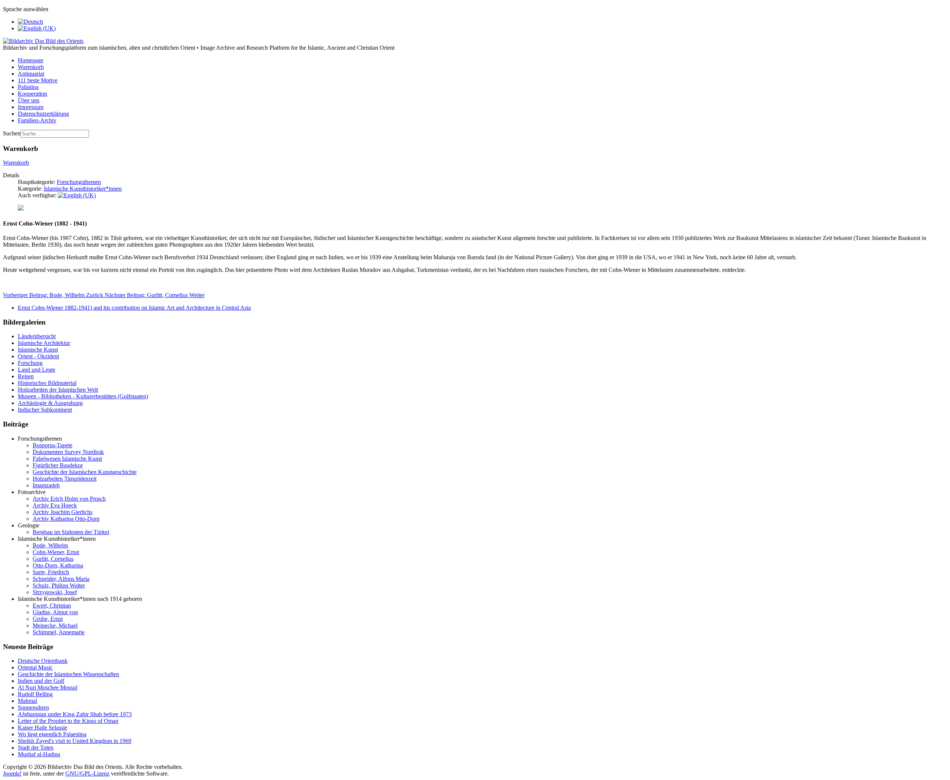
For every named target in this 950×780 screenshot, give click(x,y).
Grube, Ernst (48, 619)
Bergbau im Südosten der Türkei (71, 532)
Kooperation (32, 93)
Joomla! (12, 773)
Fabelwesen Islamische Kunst (67, 458)
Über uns (28, 100)
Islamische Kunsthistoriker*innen (83, 188)
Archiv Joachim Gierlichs (62, 512)
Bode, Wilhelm (50, 545)
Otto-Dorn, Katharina (58, 565)
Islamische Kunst (38, 349)
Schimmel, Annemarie (59, 632)
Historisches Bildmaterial (47, 383)
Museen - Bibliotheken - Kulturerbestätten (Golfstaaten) (83, 396)
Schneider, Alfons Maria (61, 579)
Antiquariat (31, 73)
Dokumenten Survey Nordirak (68, 452)
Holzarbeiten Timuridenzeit (64, 478)
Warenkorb (31, 67)
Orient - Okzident (38, 356)
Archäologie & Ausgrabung (50, 403)
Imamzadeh (46, 485)
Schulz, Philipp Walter (59, 585)
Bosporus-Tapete (52, 445)
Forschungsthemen (79, 182)
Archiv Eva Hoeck (55, 505)
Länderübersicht (37, 336)
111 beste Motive (38, 80)
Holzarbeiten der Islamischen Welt (58, 389)
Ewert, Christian (52, 605)
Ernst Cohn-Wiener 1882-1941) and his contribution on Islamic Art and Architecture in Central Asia (134, 308)
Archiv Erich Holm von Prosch (69, 499)
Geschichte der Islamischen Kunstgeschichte (85, 472)
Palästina (28, 87)
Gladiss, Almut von (55, 612)
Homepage (30, 60)
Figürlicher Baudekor (58, 465)
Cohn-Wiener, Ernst (56, 552)
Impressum (30, 107)
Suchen (11, 133)
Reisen (26, 376)
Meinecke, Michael (55, 625)
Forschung (30, 363)
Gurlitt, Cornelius (53, 559)
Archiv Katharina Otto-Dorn (66, 519)
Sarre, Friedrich (51, 572)
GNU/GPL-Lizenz (87, 773)
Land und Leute (36, 369)
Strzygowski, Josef (55, 592)
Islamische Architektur (44, 343)
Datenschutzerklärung (43, 114)
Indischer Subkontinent (45, 410)
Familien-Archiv (37, 120)
